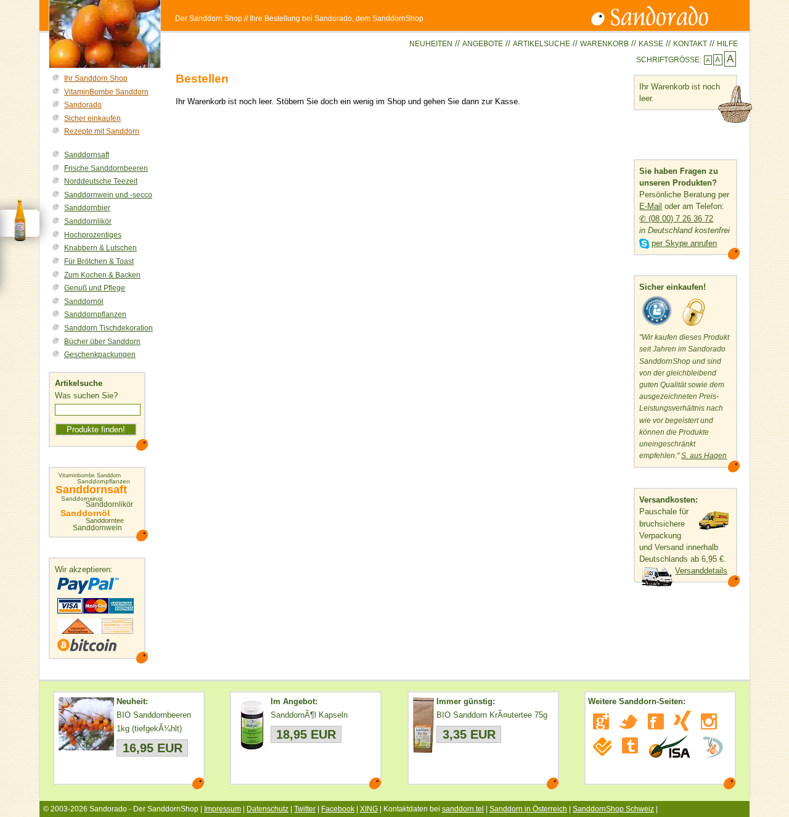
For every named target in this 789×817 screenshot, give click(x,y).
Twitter (305, 809)
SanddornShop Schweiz (613, 809)
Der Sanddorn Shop (208, 18)
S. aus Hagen (704, 455)
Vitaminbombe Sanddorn (90, 475)
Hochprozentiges (92, 235)
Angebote (482, 43)
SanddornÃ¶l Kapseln (309, 715)
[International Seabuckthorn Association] (669, 746)
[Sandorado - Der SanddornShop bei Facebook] (656, 721)
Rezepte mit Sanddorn (101, 131)
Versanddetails (701, 570)
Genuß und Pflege (94, 288)
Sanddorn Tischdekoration (108, 328)
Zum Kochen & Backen (102, 275)
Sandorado (83, 105)
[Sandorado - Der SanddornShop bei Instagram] (709, 721)
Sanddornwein (97, 528)
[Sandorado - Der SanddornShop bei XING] (682, 720)
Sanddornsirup (82, 499)
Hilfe (727, 43)
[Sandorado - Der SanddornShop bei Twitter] (628, 721)
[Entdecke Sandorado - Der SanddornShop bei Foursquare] (602, 746)
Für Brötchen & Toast (99, 261)
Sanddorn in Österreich (528, 809)
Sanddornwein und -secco (108, 195)
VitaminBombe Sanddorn (106, 92)
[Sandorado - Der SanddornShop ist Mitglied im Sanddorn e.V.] (712, 746)
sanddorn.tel (463, 809)
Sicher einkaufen (92, 118)
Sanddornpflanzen (95, 314)
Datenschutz (267, 809)
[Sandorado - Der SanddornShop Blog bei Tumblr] (630, 745)
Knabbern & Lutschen (100, 248)
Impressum (222, 809)
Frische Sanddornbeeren (106, 168)
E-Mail (650, 206)
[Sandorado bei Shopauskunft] (657, 325)
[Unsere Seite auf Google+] (601, 721)
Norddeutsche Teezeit (100, 181)
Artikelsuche (541, 43)
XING (369, 809)
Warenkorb (604, 43)
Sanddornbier (87, 207)
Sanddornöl (84, 301)
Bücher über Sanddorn (102, 341)
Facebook (337, 809)
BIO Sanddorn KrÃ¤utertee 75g (491, 715)
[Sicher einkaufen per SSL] (693, 325)
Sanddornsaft (86, 154)
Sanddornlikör (88, 221)
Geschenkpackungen (100, 354)
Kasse (651, 43)
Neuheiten (430, 43)
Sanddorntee (105, 520)
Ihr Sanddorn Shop (96, 78)
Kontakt (690, 43)
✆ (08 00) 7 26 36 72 (676, 218)
